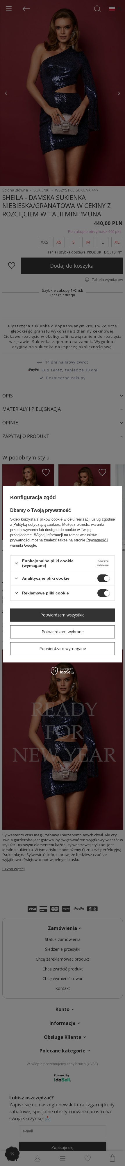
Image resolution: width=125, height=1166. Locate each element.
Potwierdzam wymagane (62, 648)
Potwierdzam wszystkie (62, 615)
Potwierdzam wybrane (63, 631)
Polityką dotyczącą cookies (36, 524)
